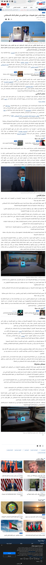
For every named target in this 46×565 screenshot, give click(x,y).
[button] (15, 1)
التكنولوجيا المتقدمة (8, 82)
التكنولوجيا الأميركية (21, 134)
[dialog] (23, 554)
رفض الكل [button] (9, 555)
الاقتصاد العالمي (16, 7)
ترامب (17, 79)
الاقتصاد (13, 53)
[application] (23, 179)
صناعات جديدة (42, 101)
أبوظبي (37, 116)
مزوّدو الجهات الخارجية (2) (32, 551)
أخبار (32, 543)
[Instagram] (9, 1)
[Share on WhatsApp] (11, 19)
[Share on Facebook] (8, 19)
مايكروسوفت (28, 110)
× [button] (1, 545)
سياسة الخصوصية (31, 556)
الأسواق (25, 7)
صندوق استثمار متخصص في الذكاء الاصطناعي (25, 116)
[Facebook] (2, 1)
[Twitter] (7, 1)
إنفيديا (20, 331)
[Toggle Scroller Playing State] (1, 10)
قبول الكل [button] (9, 553)
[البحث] (8, 4)
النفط (5, 99)
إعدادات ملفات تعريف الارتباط (39, 556)
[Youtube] (4, 1)
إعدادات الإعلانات (30, 555)
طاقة (21, 543)
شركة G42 (7, 106)
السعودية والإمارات (22, 131)
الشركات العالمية (24, 62)
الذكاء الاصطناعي (5, 65)
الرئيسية (42, 7)
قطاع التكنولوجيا (29, 86)
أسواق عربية (9, 543)
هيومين (23, 336)
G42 (4, 110)
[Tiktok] (12, 1)
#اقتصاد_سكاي (43, 9)
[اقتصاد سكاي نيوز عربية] (39, 3)
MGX (12, 116)
